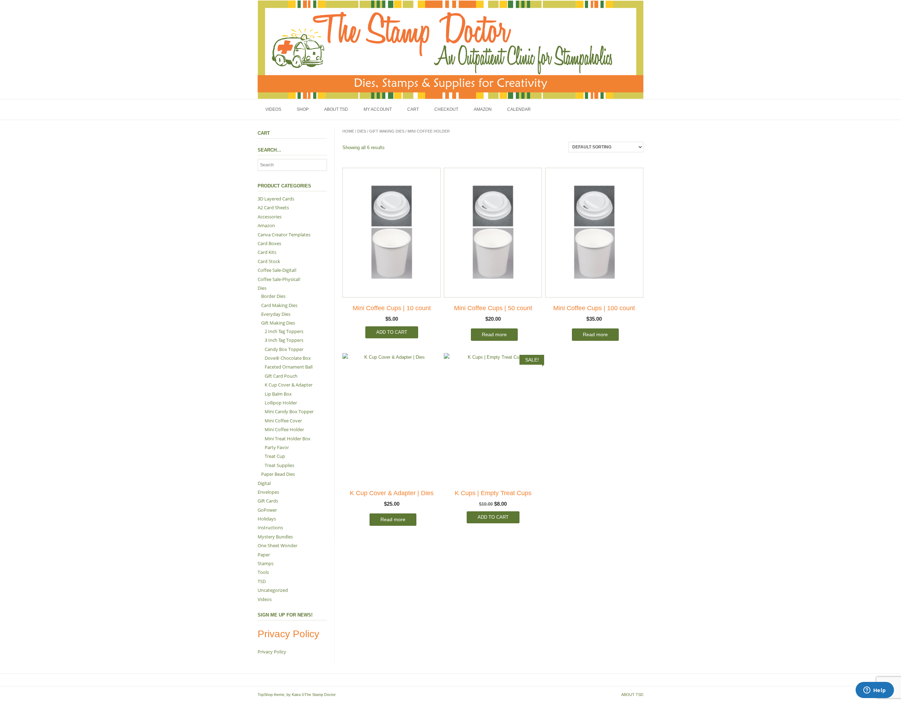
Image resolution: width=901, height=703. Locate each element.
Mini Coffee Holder (284, 429)
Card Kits (267, 252)
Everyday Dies (275, 314)
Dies (361, 131)
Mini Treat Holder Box (287, 438)
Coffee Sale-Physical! (279, 279)
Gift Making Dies (386, 131)
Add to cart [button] (391, 332)
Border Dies (273, 296)
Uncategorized (273, 590)
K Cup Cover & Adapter (289, 385)
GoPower (267, 510)
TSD (262, 581)
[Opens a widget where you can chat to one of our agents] (874, 690)
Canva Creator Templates (284, 234)
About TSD (336, 109)
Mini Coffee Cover (283, 420)
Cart (413, 109)
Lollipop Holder (281, 403)
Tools (263, 572)
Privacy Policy (272, 651)
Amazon (483, 109)
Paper (264, 554)
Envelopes (268, 492)
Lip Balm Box (278, 394)
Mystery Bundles (275, 536)
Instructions (270, 527)
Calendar (519, 109)
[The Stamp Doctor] (450, 49)
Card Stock (269, 261)
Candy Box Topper (284, 349)
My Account (378, 109)
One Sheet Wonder (277, 545)
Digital (264, 483)
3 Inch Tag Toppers (284, 340)
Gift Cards (268, 501)
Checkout (446, 109)
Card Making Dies (279, 305)
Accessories (270, 216)
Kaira (296, 694)
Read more (494, 334)
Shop (303, 109)
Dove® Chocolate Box (288, 358)
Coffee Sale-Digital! (277, 270)
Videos (273, 109)
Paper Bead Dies (278, 474)
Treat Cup (275, 456)
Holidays (267, 519)
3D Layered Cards (276, 199)
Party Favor (277, 447)
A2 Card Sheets (273, 207)
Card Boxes (269, 243)
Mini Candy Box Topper (289, 411)
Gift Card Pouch (281, 376)
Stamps (265, 563)
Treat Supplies (279, 465)
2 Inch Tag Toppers (284, 331)
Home (348, 131)
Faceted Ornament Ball (289, 367)
